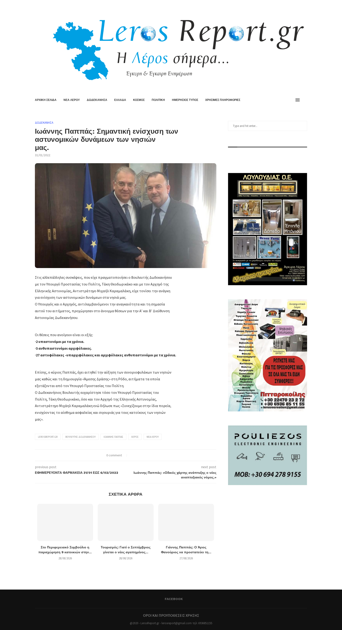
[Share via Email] (147, 455)
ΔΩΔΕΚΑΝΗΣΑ (97, 100)
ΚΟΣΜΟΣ (139, 100)
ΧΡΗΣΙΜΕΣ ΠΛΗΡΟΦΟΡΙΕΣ (222, 100)
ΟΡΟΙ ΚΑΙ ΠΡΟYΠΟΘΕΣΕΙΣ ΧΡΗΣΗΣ (171, 615)
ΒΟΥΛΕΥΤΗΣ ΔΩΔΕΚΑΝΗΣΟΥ (80, 436)
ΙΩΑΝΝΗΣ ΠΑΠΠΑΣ (113, 436)
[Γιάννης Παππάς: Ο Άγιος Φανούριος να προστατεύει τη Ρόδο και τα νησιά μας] (186, 522)
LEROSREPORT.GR (47, 436)
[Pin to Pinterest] (142, 455)
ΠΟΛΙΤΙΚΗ (158, 100)
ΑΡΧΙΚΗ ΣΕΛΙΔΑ (46, 100)
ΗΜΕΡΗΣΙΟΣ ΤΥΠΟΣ (185, 100)
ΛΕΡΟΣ (135, 436)
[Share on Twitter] (137, 455)
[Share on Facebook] (132, 455)
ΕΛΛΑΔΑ (120, 100)
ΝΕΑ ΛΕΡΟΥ (72, 100)
